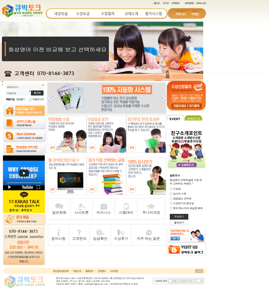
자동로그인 (38, 99)
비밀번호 (11, 93)
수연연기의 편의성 (183, 203)
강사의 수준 (179, 193)
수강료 (177, 188)
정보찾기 (20, 99)
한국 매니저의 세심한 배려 (188, 208)
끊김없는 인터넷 (182, 198)
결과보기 (179, 222)
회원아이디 (12, 87)
